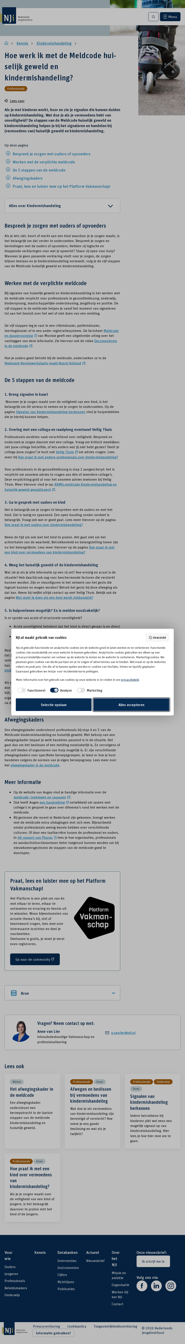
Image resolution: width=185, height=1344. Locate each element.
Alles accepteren (131, 704)
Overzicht (159, 637)
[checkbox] (30, 690)
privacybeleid (130, 680)
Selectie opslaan (54, 704)
